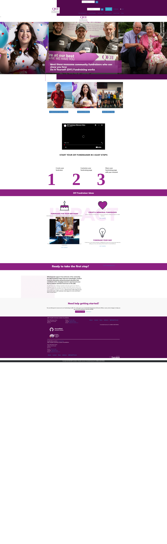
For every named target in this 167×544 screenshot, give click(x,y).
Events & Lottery (108, 13)
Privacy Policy (61, 341)
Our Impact (100, 13)
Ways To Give (116, 13)
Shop (122, 13)
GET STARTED (103, 218)
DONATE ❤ (108, 9)
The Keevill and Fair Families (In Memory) (58, 111)
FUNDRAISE (115, 9)
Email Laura (88, 311)
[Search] (97, 2)
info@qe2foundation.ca (73, 322)
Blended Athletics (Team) (108, 111)
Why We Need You (82, 13)
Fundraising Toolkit (80, 311)
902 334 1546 (71, 320)
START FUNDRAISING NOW (109, 265)
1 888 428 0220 (72, 321)
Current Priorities (92, 13)
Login (122, 9)
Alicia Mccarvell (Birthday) (83, 111)
